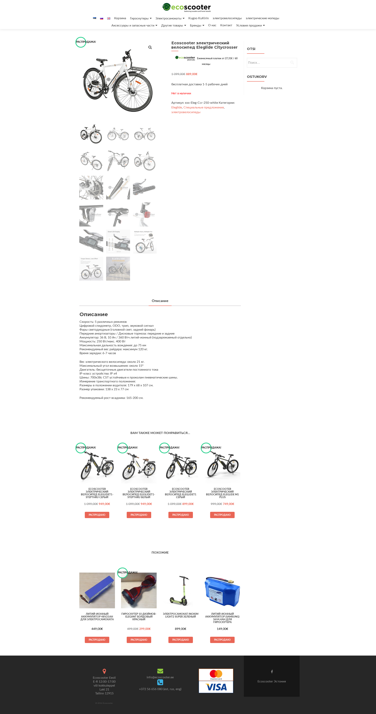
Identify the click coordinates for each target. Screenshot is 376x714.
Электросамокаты (168, 18)
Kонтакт (226, 25)
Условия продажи (249, 25)
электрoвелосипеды (227, 18)
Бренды (195, 25)
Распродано (97, 515)
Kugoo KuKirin (198, 18)
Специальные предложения (203, 107)
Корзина (120, 18)
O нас (212, 25)
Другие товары (172, 25)
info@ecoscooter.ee (160, 677)
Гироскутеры (139, 18)
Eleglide (176, 107)
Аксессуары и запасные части (132, 25)
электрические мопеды (262, 18)
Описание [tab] (160, 301)
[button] (150, 47)
